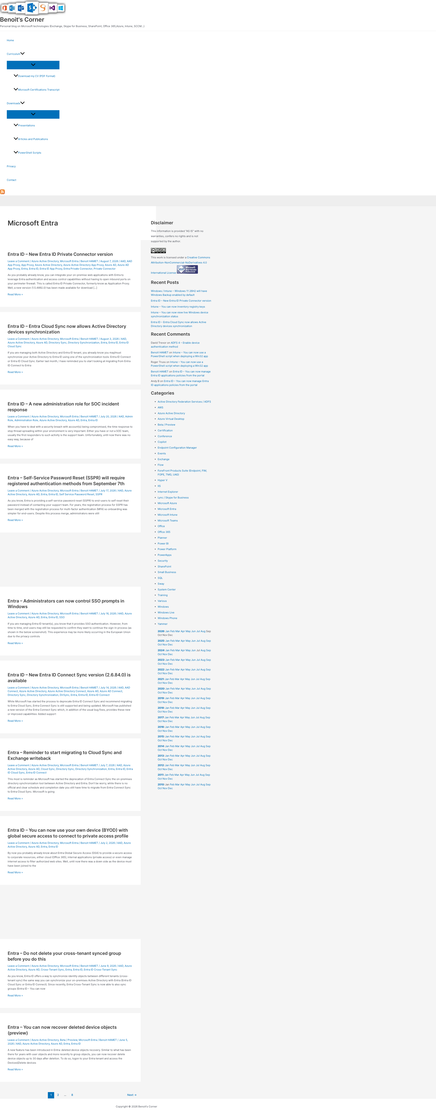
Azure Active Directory (45, 261)
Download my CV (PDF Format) (36, 76)
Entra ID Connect (99, 695)
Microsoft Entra (69, 261)
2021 (161, 679)
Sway (161, 583)
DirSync (64, 695)
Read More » (15, 294)
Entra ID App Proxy (51, 268)
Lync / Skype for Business (173, 497)
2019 (161, 698)
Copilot (162, 441)
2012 (161, 765)
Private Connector (105, 268)
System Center (167, 589)
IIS (159, 486)
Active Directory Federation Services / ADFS (184, 401)
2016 (161, 727)
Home (10, 40)
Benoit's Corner (22, 19)
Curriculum (13, 54)
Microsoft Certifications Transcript (38, 89)
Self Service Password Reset (76, 494)
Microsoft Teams (168, 520)
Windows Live (166, 612)
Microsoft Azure (167, 503)
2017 (161, 717)
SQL (160, 578)
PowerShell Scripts (29, 152)
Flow (161, 464)
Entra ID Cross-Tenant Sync (100, 969)
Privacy (11, 166)
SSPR (99, 494)
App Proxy (27, 265)
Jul (198, 631)
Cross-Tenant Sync (52, 969)
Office (161, 526)
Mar (177, 631)
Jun (193, 631)
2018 (161, 707)
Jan (167, 631)
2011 (160, 774)
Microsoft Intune (167, 514)
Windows (163, 606)
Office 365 (164, 532)
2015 (161, 736)
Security (163, 560)
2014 (161, 746)
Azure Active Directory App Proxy (83, 265)
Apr (183, 631)
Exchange (163, 459)
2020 (161, 688)
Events (162, 453)
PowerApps (165, 555)
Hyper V (162, 480)
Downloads (13, 103)
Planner (162, 537)
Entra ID (33, 268)
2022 (161, 669)
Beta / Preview (68, 1040)
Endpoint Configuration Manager (177, 447)
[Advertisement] (70, 561)
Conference (165, 436)
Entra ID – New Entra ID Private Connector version (60, 254)
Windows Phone (167, 618)
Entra (24, 268)
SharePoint (164, 566)
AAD (123, 261)
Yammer (163, 623)
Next (132, 1095)
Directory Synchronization (83, 342)
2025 (161, 640)
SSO (62, 617)
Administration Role (26, 420)
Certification (165, 430)
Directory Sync (58, 342)
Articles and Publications (33, 139)
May (188, 631)
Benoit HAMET (159, 352)
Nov (164, 644)
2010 (161, 784)
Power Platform (167, 549)
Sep (208, 640)
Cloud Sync (48, 769)
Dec (170, 644)
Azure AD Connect (111, 691)
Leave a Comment (18, 261)
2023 (161, 659)
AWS (160, 407)
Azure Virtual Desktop (171, 418)
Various (162, 600)
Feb (172, 631)
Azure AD (110, 265)
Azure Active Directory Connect (67, 691)
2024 (161, 650)
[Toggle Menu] (33, 65)
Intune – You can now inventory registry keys (178, 306)
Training (163, 595)
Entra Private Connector (78, 268)
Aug (203, 631)
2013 (161, 755)
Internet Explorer (168, 491)
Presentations (26, 125)
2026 (161, 631)
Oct (160, 644)
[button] (22, 54)
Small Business (167, 572)
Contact (11, 180)
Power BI (163, 543)
